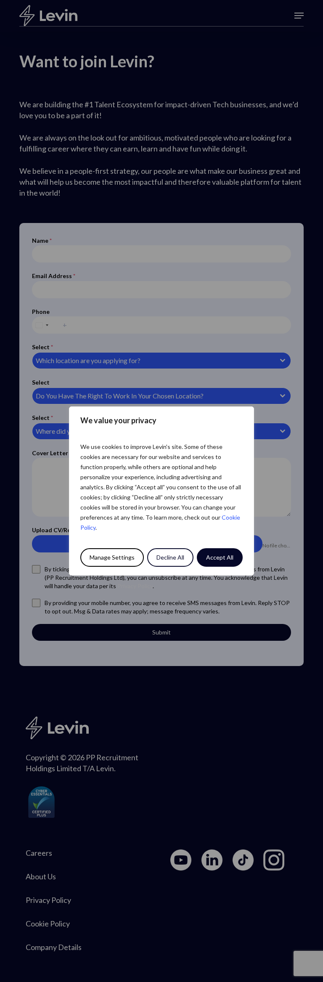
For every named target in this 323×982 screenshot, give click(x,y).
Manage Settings (112, 557)
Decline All (170, 557)
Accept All (219, 557)
